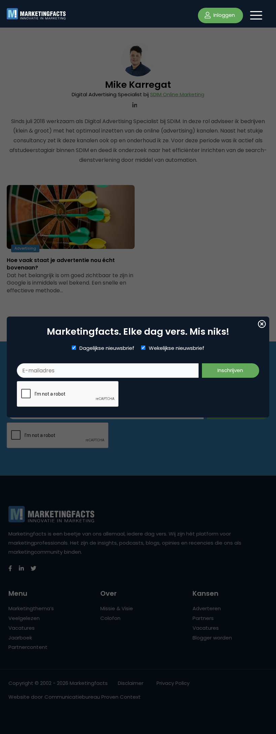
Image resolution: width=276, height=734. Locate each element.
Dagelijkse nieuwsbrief (106, 348)
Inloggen (223, 15)
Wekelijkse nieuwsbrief (176, 348)
